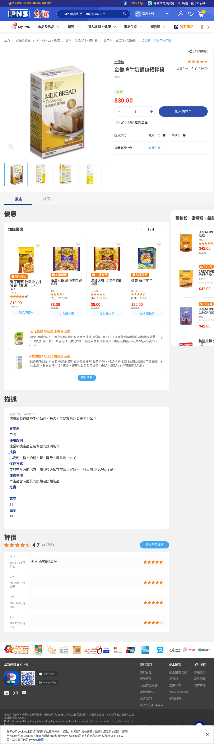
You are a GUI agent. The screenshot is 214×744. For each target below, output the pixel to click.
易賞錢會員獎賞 (164, 3)
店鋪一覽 (175, 685)
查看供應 (154, 147)
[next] (208, 27)
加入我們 (146, 698)
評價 (46, 199)
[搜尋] (124, 14)
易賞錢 (173, 678)
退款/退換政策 (178, 692)
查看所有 (87, 377)
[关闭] (207, 734)
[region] (107, 734)
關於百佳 (146, 672)
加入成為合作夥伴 (151, 705)
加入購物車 (183, 111)
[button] (152, 14)
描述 (18, 199)
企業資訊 (146, 678)
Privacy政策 (36, 739)
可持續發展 (147, 692)
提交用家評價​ (154, 544)
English (201, 3)
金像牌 (119, 62)
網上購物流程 (178, 672)
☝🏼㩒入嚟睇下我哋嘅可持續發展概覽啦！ (31, 3)
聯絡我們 (200, 672)
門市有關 (200, 685)
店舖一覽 (188, 3)
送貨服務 (175, 698)
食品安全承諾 (149, 685)
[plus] (151, 111)
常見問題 (200, 678)
